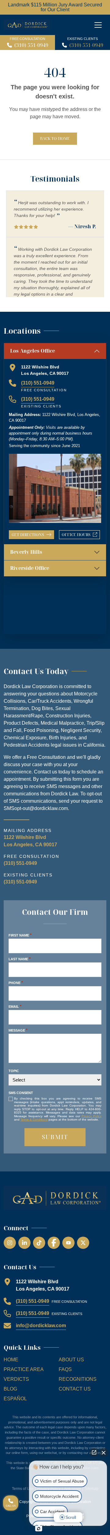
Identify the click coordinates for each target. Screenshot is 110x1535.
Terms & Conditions (34, 1119)
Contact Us (75, 1388)
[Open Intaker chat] (38, 1528)
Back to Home (55, 138)
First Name (20, 935)
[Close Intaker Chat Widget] (103, 1452)
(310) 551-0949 (31, 45)
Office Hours (80, 535)
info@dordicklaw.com (41, 1325)
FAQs (65, 1369)
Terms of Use (23, 1489)
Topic (14, 1071)
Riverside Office (29, 568)
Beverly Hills (26, 552)
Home (11, 1359)
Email (15, 1006)
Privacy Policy (91, 1116)
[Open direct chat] (94, 1452)
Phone (16, 982)
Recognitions (78, 1379)
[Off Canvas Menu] (98, 25)
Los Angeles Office (32, 350)
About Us (71, 1359)
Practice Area (24, 1369)
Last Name (20, 959)
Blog (10, 1388)
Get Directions (28, 534)
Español (15, 1398)
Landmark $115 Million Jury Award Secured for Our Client (55, 7)
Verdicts (16, 1379)
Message (18, 1030)
